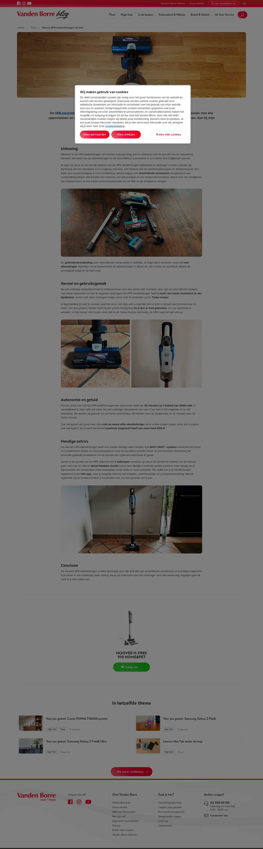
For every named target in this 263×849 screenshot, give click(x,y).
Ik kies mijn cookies (168, 134)
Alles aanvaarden (94, 134)
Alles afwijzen (126, 134)
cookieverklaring (115, 126)
